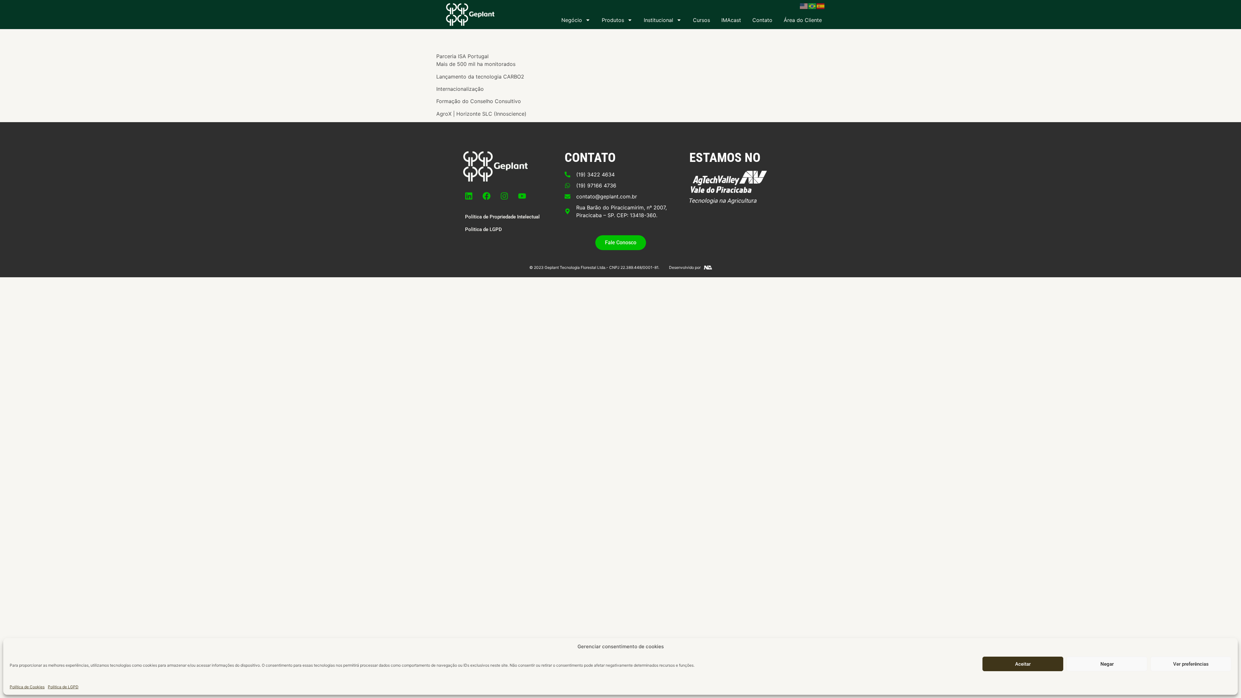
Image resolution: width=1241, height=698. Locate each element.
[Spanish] (821, 5)
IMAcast (731, 20)
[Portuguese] (812, 5)
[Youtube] (522, 196)
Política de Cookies (27, 686)
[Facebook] (487, 196)
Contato (762, 20)
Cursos (701, 20)
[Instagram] (504, 196)
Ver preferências (1191, 664)
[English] (804, 5)
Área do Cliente (803, 20)
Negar (1107, 664)
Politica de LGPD (63, 686)
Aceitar (1023, 664)
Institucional (658, 20)
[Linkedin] (469, 196)
